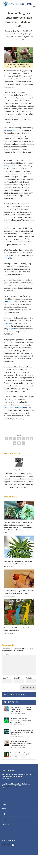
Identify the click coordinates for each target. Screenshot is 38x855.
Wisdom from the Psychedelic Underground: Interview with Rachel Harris (20, 709)
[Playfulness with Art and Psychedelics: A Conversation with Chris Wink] (6, 720)
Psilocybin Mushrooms (14, 37)
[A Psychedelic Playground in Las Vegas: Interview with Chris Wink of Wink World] (6, 731)
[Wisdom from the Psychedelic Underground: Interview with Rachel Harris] (6, 708)
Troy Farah (17, 31)
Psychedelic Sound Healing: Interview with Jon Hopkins (20, 754)
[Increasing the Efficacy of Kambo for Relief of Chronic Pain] (19, 612)
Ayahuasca (15, 34)
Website (29, 678)
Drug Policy (24, 34)
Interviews (21, 713)
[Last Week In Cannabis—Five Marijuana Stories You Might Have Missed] (19, 547)
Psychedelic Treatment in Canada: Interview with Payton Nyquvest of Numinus (21, 743)
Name (4, 678)
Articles (7, 34)
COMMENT (6, 654)
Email (17, 678)
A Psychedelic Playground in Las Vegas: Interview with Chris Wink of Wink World (21, 732)
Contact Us (5, 824)
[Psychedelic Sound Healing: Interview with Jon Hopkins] (6, 754)
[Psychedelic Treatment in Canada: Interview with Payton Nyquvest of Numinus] (6, 743)
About (4, 809)
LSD (31, 34)
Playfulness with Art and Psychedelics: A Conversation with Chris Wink (20, 721)
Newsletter (6, 819)
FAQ (3, 814)
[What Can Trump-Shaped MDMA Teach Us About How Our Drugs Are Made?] (19, 579)
